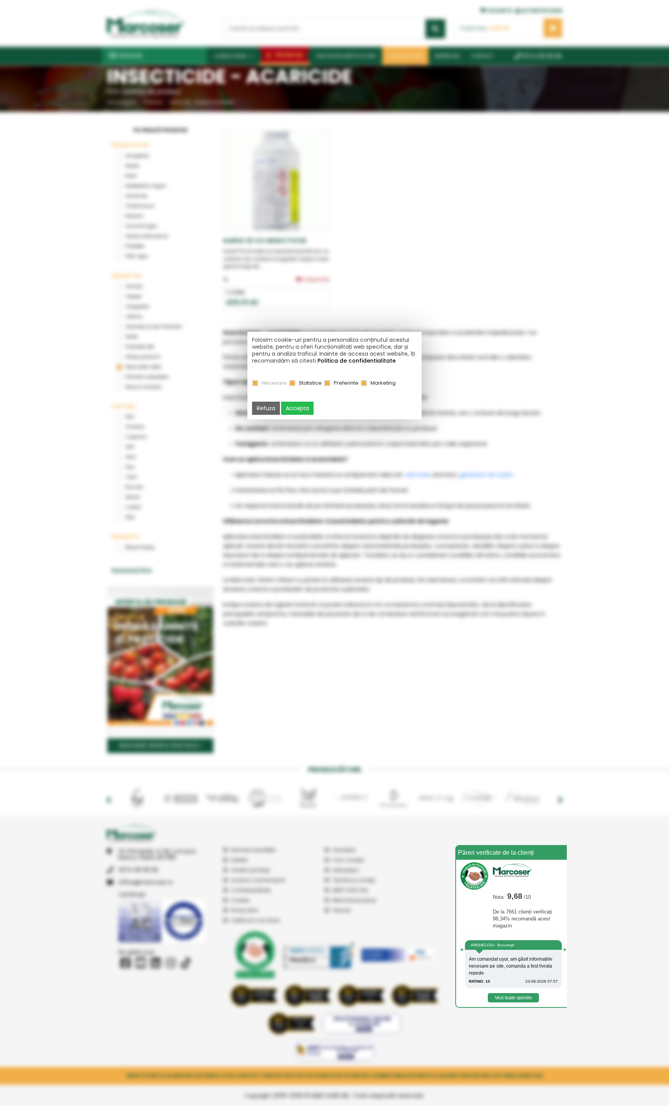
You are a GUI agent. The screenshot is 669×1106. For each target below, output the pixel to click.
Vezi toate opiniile (513, 997)
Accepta (297, 408)
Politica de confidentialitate (356, 361)
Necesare (274, 383)
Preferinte (346, 383)
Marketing (383, 383)
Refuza (266, 408)
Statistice (310, 383)
